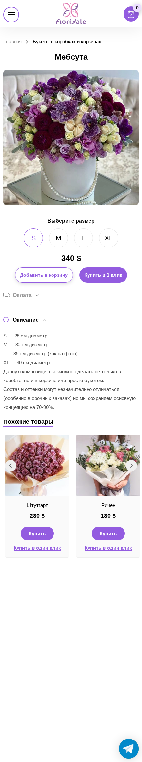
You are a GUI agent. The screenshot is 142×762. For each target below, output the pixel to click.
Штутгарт (37, 505)
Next (131, 465)
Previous (10, 465)
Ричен (108, 505)
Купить (37, 533)
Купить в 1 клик (103, 275)
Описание (26, 320)
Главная (12, 41)
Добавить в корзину (44, 275)
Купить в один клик (37, 548)
